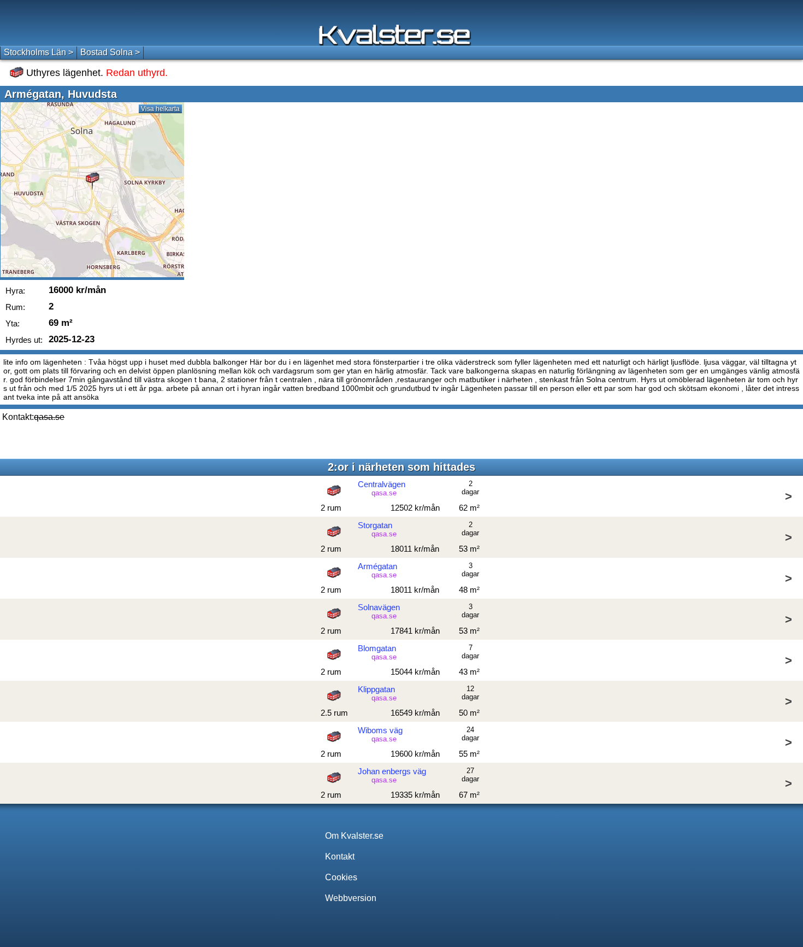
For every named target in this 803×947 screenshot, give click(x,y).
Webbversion (350, 898)
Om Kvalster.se (354, 835)
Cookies (341, 877)
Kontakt (340, 856)
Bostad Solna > (110, 52)
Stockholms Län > (38, 52)
